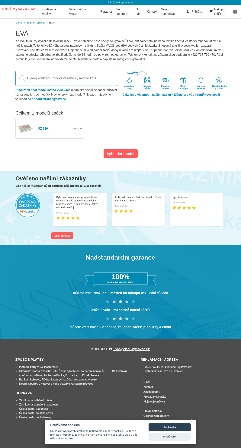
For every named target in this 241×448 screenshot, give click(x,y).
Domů (19, 22)
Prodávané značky (48, 11)
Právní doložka (152, 410)
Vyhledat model (120, 154)
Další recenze (62, 235)
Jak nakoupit (121, 11)
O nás (138, 11)
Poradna (106, 11)
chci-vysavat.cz (18, 8)
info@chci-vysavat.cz (120, 2)
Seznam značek (35, 22)
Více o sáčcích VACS (78, 11)
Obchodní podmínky (156, 415)
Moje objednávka (168, 11)
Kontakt (152, 11)
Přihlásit (196, 11)
